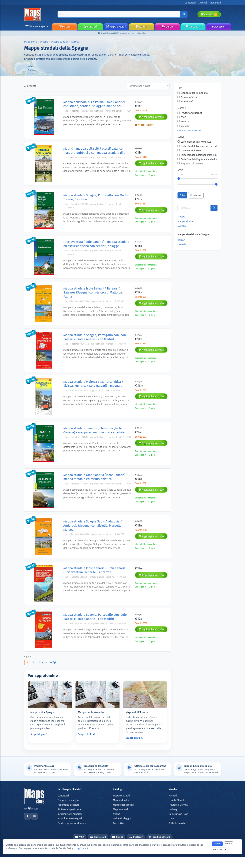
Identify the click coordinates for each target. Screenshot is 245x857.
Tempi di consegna (68, 800)
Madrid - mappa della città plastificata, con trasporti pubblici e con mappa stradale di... (94, 150)
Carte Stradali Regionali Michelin (199, 159)
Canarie (32, 70)
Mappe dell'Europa (137, 712)
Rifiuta (228, 843)
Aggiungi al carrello (152, 116)
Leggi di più (82, 848)
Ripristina (195, 195)
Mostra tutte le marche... (191, 131)
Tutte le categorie (38, 26)
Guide (169, 26)
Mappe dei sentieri (123, 804)
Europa (75, 41)
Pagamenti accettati (69, 804)
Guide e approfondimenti (72, 823)
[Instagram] (34, 816)
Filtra (182, 195)
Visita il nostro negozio (70, 818)
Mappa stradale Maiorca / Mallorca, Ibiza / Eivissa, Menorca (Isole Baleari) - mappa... (93, 384)
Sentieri (91, 26)
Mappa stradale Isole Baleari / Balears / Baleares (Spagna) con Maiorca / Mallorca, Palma (93, 293)
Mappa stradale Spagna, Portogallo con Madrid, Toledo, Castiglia (96, 197)
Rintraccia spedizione (70, 809)
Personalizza (219, 849)
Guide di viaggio (122, 818)
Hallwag (173, 809)
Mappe (66, 26)
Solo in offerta (189, 97)
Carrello (210, 14)
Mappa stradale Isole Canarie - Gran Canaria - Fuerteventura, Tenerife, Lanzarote (95, 570)
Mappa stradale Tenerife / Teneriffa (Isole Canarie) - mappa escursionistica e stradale (93, 430)
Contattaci (63, 795)
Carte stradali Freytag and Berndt (199, 146)
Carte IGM (194, 26)
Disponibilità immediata (194, 92)
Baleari (31, 66)
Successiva (46, 662)
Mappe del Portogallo (91, 712)
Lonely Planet (176, 800)
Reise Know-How (178, 813)
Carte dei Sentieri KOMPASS (196, 141)
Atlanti (142, 26)
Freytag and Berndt (191, 112)
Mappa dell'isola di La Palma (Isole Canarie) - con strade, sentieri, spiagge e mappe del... (95, 104)
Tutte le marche (177, 823)
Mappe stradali (59, 41)
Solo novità (187, 101)
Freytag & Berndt (178, 804)
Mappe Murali (117, 26)
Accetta (217, 843)
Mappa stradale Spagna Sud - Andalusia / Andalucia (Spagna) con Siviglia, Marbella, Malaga (92, 525)
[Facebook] (27, 816)
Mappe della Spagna (42, 712)
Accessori (220, 26)
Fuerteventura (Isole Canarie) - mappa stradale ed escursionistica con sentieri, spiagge (96, 244)
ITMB (183, 117)
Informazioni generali (70, 813)
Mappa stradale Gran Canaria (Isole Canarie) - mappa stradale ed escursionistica (95, 477)
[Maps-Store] (33, 14)
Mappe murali (120, 809)
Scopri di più (37, 734)
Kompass (186, 121)
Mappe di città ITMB (192, 163)
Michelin (185, 126)
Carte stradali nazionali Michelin (199, 154)
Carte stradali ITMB (191, 150)
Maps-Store (30, 41)
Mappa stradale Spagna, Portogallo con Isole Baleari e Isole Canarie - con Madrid (95, 337)
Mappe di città (121, 800)
